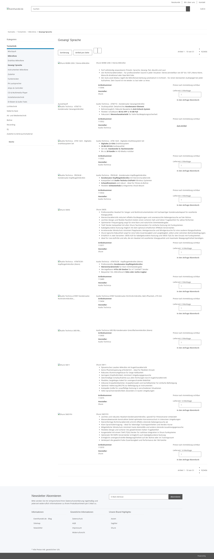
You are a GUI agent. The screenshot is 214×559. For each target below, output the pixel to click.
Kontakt (202, 2)
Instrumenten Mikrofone (18, 69)
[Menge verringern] (177, 94)
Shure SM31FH (102, 414)
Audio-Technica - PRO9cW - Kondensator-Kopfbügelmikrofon (121, 175)
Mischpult (12, 51)
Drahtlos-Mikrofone (16, 60)
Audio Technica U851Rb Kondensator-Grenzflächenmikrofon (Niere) (124, 330)
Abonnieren (175, 497)
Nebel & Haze (12, 111)
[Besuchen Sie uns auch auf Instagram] (34, 542)
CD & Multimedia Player (17, 92)
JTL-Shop (209, 556)
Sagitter (114, 523)
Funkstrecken (13, 79)
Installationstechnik (16, 97)
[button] (196, 9)
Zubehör (11, 74)
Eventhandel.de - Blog (43, 519)
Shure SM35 (101, 209)
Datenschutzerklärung (75, 501)
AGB (74, 523)
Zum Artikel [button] (182, 126)
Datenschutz (77, 519)
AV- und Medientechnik (16, 115)
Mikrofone (12, 56)
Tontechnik (11, 46)
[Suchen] (188, 9)
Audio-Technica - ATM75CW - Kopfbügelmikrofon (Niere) (119, 261)
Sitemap (37, 523)
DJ (8, 129)
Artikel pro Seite (82, 52)
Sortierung (64, 52)
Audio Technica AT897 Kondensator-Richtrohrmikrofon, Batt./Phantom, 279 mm (129, 296)
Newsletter (38, 528)
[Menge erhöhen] (203, 94)
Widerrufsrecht (78, 532)
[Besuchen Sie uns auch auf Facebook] (34, 539)
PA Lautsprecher (14, 83)
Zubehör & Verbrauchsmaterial (20, 134)
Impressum (77, 528)
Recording (11, 124)
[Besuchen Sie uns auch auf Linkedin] (34, 545)
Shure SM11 (101, 365)
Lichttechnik (12, 106)
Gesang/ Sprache (15, 65)
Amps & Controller (15, 88)
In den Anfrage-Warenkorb (188, 100)
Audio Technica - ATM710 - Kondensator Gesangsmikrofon (120, 104)
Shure (113, 528)
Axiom (113, 519)
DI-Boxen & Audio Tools (17, 102)
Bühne (9, 120)
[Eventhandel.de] (15, 9)
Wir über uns (189, 2)
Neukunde (175, 2)
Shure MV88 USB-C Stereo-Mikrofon (111, 63)
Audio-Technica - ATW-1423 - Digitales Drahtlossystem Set (120, 141)
